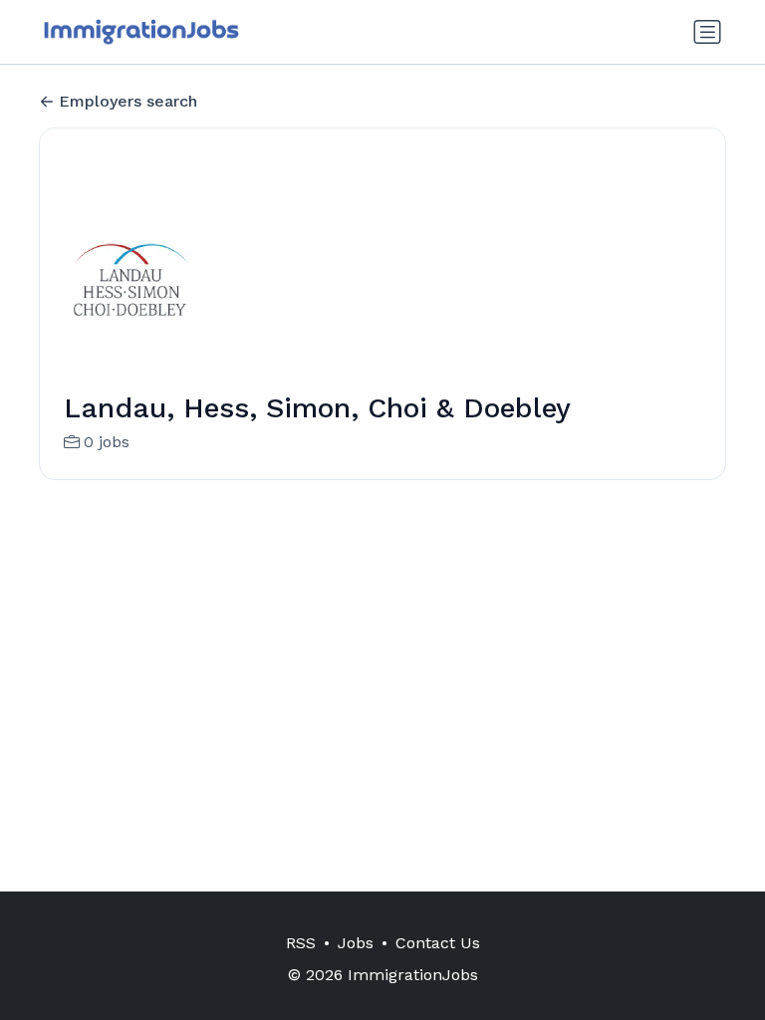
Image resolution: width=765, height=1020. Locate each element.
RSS (301, 942)
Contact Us (437, 942)
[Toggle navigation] (707, 32)
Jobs (356, 942)
